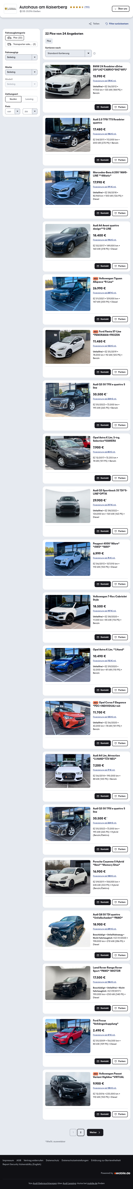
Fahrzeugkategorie (15, 32)
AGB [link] (19, 1160)
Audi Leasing (69, 1183)
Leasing (29, 99)
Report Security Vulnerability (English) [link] (22, 1164)
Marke (8, 67)
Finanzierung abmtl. (104, 81)
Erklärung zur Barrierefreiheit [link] (106, 1160)
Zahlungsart (11, 94)
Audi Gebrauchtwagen (45, 1183)
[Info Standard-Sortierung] (94, 53)
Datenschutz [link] (52, 1160)
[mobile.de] (122, 1173)
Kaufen (13, 99)
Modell (9, 79)
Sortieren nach (53, 47)
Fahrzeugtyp (11, 52)
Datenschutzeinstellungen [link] (75, 1160)
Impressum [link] (8, 1160)
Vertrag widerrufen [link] (33, 1160)
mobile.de (92, 1183)
